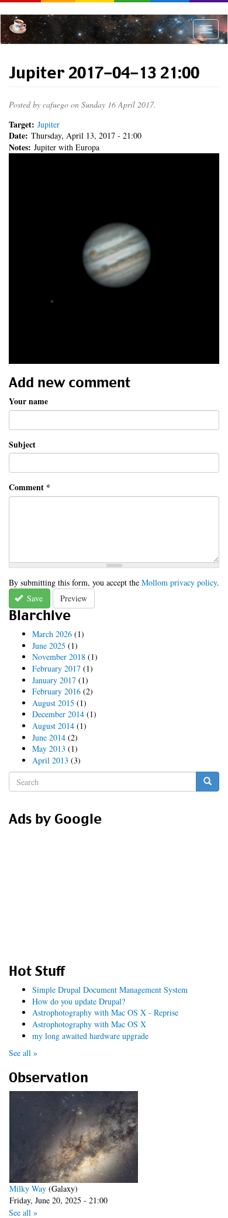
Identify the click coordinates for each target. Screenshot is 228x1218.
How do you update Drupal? (78, 1001)
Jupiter (48, 124)
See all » (23, 1052)
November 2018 (58, 656)
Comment (29, 487)
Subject (22, 444)
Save (34, 598)
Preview (73, 598)
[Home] (18, 26)
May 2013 (48, 748)
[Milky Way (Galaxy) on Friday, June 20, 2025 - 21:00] (73, 1137)
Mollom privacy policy (179, 582)
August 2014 (53, 725)
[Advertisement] (114, 890)
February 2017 (56, 668)
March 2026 (52, 633)
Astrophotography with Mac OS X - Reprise (105, 1012)
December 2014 (58, 714)
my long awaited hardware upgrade (90, 1035)
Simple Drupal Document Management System (110, 989)
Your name (28, 401)
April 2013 (50, 760)
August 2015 (53, 702)
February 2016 (56, 691)
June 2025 (48, 645)
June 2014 (48, 737)
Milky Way (27, 1188)
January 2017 (54, 680)
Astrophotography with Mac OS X (89, 1024)
